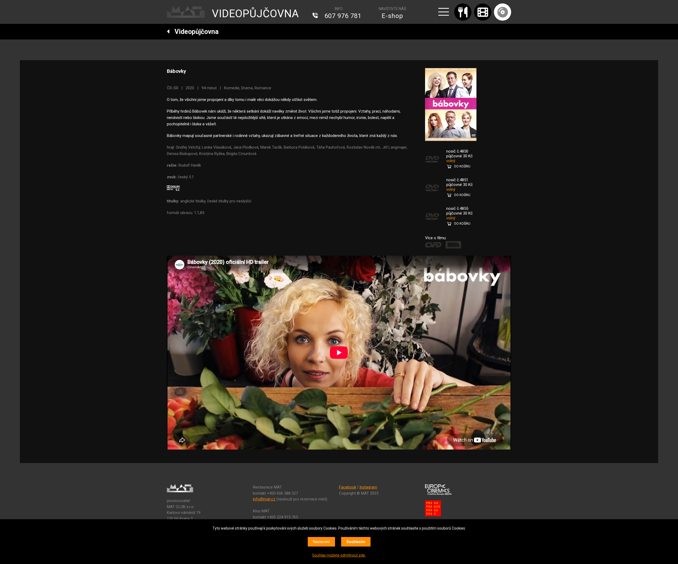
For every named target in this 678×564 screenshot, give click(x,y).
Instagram (368, 487)
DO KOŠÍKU (462, 166)
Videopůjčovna (194, 31)
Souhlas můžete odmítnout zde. (339, 555)
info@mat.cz (264, 499)
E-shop (392, 16)
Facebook (347, 487)
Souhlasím (355, 542)
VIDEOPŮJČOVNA (255, 13)
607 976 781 (343, 16)
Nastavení (321, 542)
